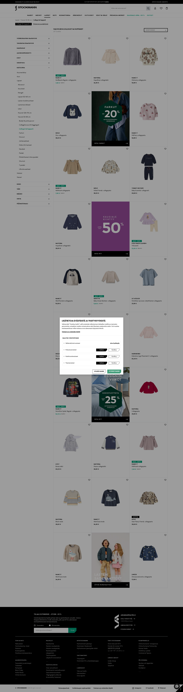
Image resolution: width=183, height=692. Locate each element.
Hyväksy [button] (114, 350)
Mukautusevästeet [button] (70, 350)
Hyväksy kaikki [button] (114, 371)
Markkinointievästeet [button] (71, 356)
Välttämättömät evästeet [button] (72, 343)
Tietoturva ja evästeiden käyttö (71, 332)
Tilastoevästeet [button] (69, 363)
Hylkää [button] (101, 350)
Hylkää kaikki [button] (99, 371)
